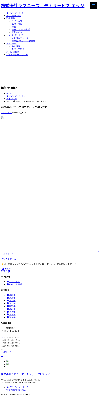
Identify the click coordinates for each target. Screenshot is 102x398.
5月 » (10, 352)
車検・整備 (17, 24)
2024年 (12, 300)
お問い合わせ (12, 52)
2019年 (12, 314)
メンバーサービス (14, 35)
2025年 (12, 298)
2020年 (12, 312)
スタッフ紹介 (18, 49)
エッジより (11, 99)
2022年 (12, 306)
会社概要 (16, 46)
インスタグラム (8, 259)
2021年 (12, 309)
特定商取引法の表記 (16, 390)
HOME (9, 93)
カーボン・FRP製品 (21, 29)
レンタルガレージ (20, 38)
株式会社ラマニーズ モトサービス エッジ (42, 5)
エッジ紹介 (11, 43)
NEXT (4, 271)
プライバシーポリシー (17, 54)
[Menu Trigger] (93, 5)
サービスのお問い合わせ (23, 41)
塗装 (14, 27)
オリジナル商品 (13, 15)
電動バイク (17, 32)
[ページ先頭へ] (2, 357)
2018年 (12, 317)
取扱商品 (10, 18)
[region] (51, 70)
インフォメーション (16, 13)
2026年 (12, 295)
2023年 (12, 303)
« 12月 (4, 352)
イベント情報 (15, 284)
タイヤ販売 (17, 21)
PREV (8, 269)
